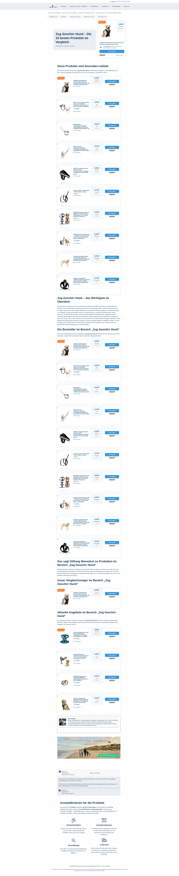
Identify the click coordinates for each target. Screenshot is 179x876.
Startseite (50, 12)
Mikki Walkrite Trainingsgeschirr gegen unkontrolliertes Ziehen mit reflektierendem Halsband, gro (81, 126)
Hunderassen (105, 6)
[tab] (62, 183)
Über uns (99, 866)
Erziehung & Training (75, 6)
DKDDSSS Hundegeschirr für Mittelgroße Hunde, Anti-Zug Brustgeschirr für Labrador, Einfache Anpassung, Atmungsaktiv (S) (81, 214)
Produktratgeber (116, 6)
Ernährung (63, 6)
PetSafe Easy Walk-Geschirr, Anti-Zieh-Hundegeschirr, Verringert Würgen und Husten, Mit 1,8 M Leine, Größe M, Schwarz (81, 258)
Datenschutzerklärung (90, 866)
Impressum (81, 866)
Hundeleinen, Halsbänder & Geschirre (86, 12)
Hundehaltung (94, 6)
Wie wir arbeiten (106, 866)
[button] (129, 6)
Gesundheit (84, 6)
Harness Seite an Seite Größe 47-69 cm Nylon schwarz (81, 191)
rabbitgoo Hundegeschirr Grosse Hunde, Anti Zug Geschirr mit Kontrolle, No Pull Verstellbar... (111, 43)
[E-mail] (60, 730)
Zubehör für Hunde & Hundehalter (69, 12)
